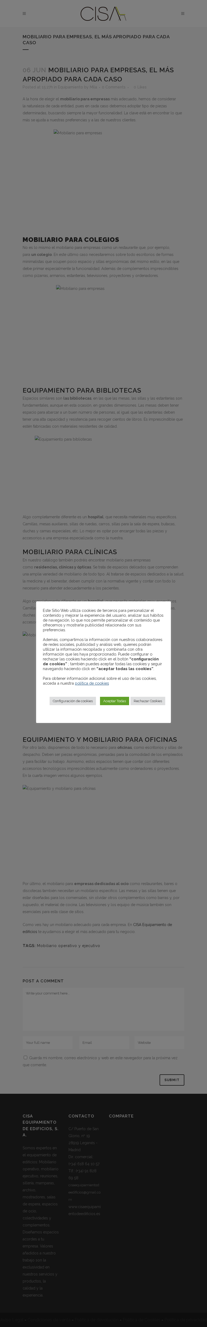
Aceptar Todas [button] (114, 701)
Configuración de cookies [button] (73, 701)
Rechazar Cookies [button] (148, 701)
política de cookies (92, 683)
